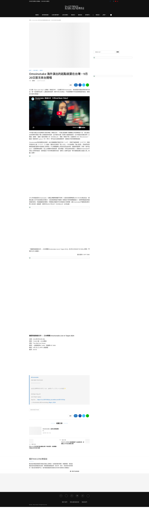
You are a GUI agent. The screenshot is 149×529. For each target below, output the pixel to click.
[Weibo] (117, 1)
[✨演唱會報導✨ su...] (9, 482)
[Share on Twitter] (83, 85)
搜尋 (118, 52)
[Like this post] (76, 85)
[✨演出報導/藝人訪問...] (102, 482)
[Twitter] (111, 1)
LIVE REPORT (55, 15)
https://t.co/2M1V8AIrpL (43, 399)
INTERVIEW (45, 15)
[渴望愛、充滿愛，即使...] (65, 482)
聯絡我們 (84, 502)
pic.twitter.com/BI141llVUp (58, 399)
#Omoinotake (34, 377)
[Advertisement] (59, 363)
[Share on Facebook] (80, 85)
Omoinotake (34, 410)
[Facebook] (61, 495)
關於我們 (64, 502)
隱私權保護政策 (74, 502)
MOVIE (80, 15)
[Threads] (119, 1)
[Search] (108, 15)
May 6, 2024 (52, 402)
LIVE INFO (65, 15)
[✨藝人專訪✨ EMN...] (83, 482)
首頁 (30, 20)
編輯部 (33, 80)
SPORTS (87, 15)
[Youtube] (115, 1)
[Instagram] (113, 1)
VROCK (97, 15)
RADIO (73, 15)
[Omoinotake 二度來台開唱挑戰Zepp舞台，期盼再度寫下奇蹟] (35, 431)
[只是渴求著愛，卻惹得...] (46, 482)
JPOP (104, 15)
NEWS (37, 15)
